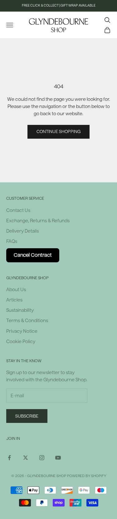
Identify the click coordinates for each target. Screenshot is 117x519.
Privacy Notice (21, 331)
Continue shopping (58, 131)
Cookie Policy (20, 341)
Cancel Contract (33, 255)
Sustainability (20, 310)
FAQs (11, 241)
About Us (16, 289)
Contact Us (18, 210)
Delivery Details (22, 231)
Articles (14, 300)
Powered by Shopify (86, 476)
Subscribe (26, 416)
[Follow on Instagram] (42, 458)
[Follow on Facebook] (9, 458)
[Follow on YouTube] (58, 458)
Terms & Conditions (27, 320)
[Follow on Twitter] (25, 458)
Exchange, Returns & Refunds (38, 221)
